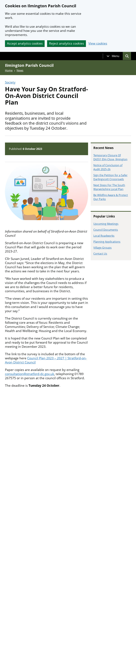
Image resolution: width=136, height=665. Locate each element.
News (20, 70)
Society (10, 82)
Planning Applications (106, 241)
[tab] (113, 56)
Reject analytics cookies (66, 43)
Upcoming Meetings (105, 224)
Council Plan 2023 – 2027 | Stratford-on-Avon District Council (46, 360)
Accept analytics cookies (25, 43)
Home (9, 70)
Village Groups (102, 247)
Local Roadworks (103, 236)
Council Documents (105, 230)
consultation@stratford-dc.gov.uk (29, 374)
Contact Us (100, 253)
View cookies (97, 43)
